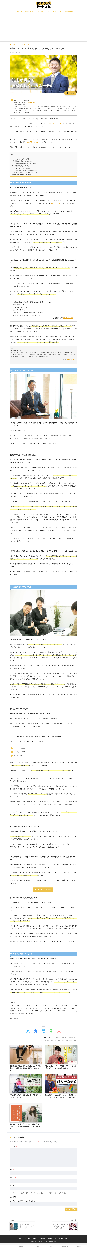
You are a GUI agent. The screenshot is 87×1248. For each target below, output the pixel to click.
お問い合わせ (69, 11)
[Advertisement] (43, 29)
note (34, 102)
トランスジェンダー (58, 1040)
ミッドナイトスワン (55, 124)
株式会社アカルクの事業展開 (23, 168)
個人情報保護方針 (63, 1238)
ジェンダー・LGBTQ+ (59, 1037)
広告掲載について (52, 1238)
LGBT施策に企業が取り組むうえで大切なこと (27, 170)
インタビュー (18, 11)
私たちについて (57, 11)
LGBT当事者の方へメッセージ (22, 174)
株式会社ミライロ (57, 203)
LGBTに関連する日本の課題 (21, 159)
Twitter (30, 102)
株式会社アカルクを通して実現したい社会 (26, 172)
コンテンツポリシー (33, 1238)
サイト (12, 1185)
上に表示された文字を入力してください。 (23, 1201)
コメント (13, 1146)
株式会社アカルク (32, 142)
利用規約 (42, 1238)
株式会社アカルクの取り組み (21, 166)
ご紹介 (48, 11)
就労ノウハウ (29, 11)
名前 (12, 1169)
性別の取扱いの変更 (68, 318)
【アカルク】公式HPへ (43, 890)
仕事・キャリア (72, 1037)
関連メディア (22, 1238)
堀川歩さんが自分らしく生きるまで (23, 161)
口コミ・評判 (39, 11)
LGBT (48, 1040)
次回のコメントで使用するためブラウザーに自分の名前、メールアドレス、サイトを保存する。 (39, 1193)
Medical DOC (71, 359)
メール (13, 1177)
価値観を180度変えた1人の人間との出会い (26, 163)
